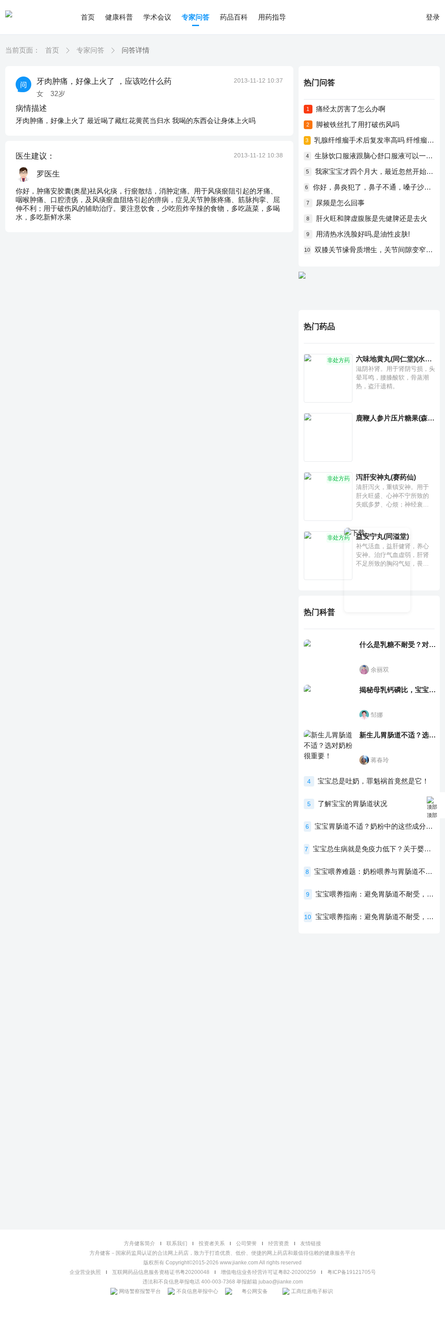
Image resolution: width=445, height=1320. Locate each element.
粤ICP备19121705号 (351, 1272)
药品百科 (234, 17)
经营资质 (278, 1243)
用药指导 (272, 17)
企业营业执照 (85, 1272)
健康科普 (119, 17)
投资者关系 (212, 1243)
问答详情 (135, 50)
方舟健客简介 (139, 1243)
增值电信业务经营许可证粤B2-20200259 (268, 1272)
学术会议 (157, 17)
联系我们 (176, 1243)
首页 (88, 17)
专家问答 (195, 17)
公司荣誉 (246, 1243)
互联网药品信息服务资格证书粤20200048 (160, 1272)
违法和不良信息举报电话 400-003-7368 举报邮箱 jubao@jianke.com (223, 1282)
